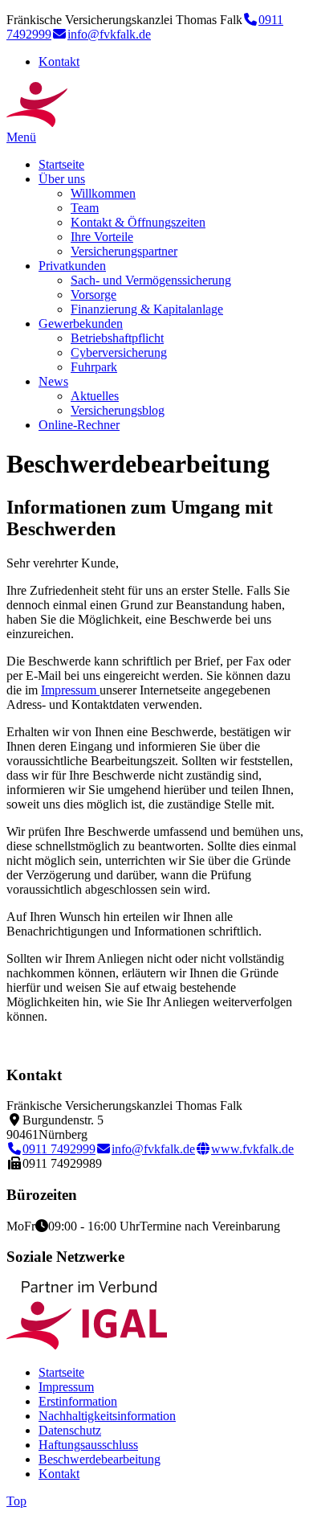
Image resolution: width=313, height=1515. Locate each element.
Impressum (70, 690)
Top (16, 1501)
